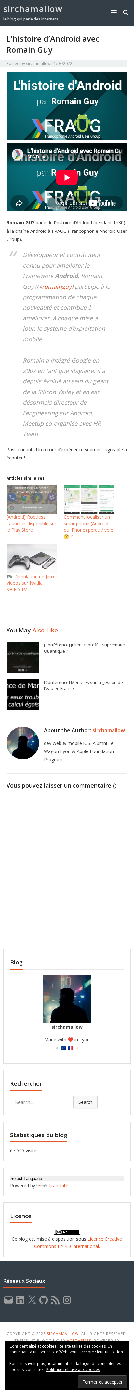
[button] (115, 12)
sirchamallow (32, 9)
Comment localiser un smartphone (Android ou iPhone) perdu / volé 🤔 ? (88, 526)
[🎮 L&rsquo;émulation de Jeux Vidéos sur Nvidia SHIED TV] (32, 558)
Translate (58, 1185)
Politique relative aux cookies (73, 1369)
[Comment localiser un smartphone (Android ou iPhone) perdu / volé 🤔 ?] (89, 499)
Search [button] (85, 1102)
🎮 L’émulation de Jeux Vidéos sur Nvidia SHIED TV (30, 582)
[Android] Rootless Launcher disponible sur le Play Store (31, 523)
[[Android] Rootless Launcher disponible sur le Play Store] (32, 499)
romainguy (57, 286)
